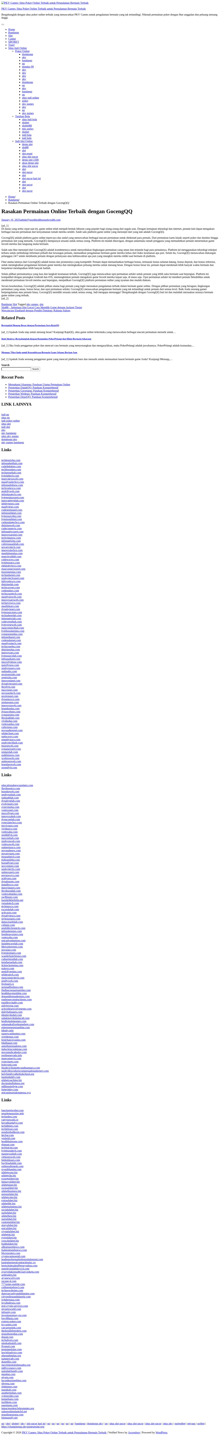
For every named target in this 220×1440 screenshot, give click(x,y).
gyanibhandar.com (11, 1169)
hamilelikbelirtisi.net (12, 900)
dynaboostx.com (10, 881)
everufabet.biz (9, 1237)
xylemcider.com (10, 1395)
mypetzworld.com (11, 1309)
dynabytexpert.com (11, 683)
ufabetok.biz (8, 1234)
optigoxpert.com (10, 872)
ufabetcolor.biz (9, 1197)
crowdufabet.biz (10, 1240)
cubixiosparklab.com (12, 544)
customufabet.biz (10, 1222)
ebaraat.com (7, 1144)
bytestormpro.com (11, 952)
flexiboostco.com (10, 788)
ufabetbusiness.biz (11, 1191)
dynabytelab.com (10, 800)
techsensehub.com (11, 472)
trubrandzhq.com (10, 859)
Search (5, 365)
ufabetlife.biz (8, 1203)
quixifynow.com (10, 665)
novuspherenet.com (12, 730)
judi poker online (10, 420)
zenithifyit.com (9, 834)
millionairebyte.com (12, 1086)
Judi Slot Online (24, 141)
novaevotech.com (10, 547)
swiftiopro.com (9, 897)
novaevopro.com (10, 853)
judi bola (26, 134)
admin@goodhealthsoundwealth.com (40, 219)
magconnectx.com (11, 1058)
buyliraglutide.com (11, 1163)
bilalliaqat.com (9, 1042)
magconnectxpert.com (13, 568)
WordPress (161, 1432)
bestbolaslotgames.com (13, 1021)
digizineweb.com (10, 525)
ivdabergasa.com (10, 1299)
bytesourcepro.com (11, 612)
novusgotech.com (10, 693)
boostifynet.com (10, 862)
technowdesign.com (12, 1290)
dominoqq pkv (9, 439)
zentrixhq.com (9, 677)
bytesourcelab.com (11, 655)
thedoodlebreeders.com (13, 1330)
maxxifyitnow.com (11, 662)
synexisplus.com (10, 807)
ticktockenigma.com (12, 965)
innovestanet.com (10, 680)
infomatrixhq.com (11, 540)
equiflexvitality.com (12, 1002)
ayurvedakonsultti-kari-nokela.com (20, 1271)
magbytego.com (10, 506)
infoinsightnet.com (11, 513)
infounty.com (8, 1312)
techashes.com (9, 1116)
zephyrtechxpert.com (12, 578)
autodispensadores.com (13, 1046)
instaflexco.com (9, 884)
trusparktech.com (10, 856)
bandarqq (27, 60)
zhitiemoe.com (9, 1386)
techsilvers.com (9, 1340)
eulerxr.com (7, 968)
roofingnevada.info (11, 1055)
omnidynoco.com (10, 739)
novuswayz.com (10, 875)
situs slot (6, 423)
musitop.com (8, 1374)
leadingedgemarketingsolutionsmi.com (22, 1259)
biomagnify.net (9, 1417)
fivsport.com (8, 1346)
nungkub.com (8, 1389)
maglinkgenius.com (12, 553)
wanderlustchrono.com (13, 956)
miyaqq (191, 1423)
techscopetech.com (11, 593)
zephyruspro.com (10, 668)
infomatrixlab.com (11, 618)
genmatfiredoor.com (12, 987)
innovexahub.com (11, 816)
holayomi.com (9, 1064)
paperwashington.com (13, 1033)
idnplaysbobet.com (11, 1015)
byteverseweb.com (11, 624)
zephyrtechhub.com (12, 742)
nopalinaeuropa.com (12, 1414)
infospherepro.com (11, 931)
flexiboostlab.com (11, 890)
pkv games (28, 103)
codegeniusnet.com (11, 509)
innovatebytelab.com (12, 500)
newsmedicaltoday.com (14, 1052)
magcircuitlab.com (11, 556)
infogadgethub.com (11, 463)
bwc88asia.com (9, 1318)
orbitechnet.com (10, 733)
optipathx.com (9, 671)
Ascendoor (134, 1432)
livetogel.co (7, 983)
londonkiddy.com (10, 1077)
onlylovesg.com (10, 1005)
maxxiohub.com (10, 838)
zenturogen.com (10, 702)
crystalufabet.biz (10, 1231)
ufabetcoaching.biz (11, 1080)
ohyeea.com (7, 1383)
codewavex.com (10, 559)
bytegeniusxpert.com (12, 497)
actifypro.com (8, 878)
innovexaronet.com (11, 534)
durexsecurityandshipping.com (18, 1293)
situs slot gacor (30, 156)
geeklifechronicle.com (13, 928)
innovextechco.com (12, 550)
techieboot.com (9, 1129)
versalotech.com (10, 903)
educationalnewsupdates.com (17, 785)
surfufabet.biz (8, 1212)
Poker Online (22, 51)
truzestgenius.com (11, 571)
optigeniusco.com (10, 847)
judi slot (5, 426)
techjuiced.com (9, 1147)
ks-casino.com (9, 1324)
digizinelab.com (10, 584)
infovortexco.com (10, 581)
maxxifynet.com (10, 813)
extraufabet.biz (9, 1200)
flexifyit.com (8, 686)
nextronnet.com (9, 696)
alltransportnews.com (12, 1246)
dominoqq (27, 54)
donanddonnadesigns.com (15, 996)
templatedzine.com (11, 1349)
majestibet (180, 1423)
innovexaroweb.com (12, 599)
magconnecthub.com (12, 627)
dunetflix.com (8, 1361)
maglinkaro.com (10, 606)
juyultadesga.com (10, 1302)
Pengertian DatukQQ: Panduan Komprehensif (33, 387)
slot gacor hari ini (31, 178)
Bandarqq (13, 32)
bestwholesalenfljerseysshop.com (19, 1265)
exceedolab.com (10, 909)
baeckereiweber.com (12, 1110)
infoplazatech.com (11, 494)
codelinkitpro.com (11, 466)
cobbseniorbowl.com (12, 1287)
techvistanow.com (11, 537)
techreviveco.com (10, 603)
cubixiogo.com (9, 727)
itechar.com (7, 1135)
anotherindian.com (11, 1392)
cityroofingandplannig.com (16, 1296)
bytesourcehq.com (11, 516)
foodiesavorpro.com (12, 934)
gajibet (201, 1423)
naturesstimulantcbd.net (14, 1411)
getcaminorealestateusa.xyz (16, 1092)
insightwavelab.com (12, 943)
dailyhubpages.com (11, 1011)
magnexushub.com (11, 1153)
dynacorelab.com (10, 819)
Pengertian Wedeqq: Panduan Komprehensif (32, 393)
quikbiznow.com (10, 755)
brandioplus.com (10, 708)
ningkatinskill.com (11, 1343)
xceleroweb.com (10, 758)
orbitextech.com (10, 974)
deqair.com (7, 1336)
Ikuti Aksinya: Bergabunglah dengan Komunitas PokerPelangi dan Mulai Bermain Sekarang (46, 338)
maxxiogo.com (9, 689)
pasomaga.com (9, 1405)
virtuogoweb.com (10, 1156)
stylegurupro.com (10, 918)
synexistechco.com (11, 822)
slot (24, 150)
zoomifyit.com (9, 767)
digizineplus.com (10, 649)
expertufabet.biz (10, 1178)
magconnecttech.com (12, 977)
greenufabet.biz (9, 1194)
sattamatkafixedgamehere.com (17, 1024)
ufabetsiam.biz (9, 1184)
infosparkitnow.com (12, 485)
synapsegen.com (10, 714)
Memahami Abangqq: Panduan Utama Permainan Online (39, 384)
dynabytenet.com (10, 609)
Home (11, 29)
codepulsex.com (10, 590)
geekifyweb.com (10, 491)
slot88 (25, 147)
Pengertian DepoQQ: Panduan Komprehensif (33, 396)
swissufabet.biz (9, 1187)
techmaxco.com (9, 906)
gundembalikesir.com (12, 1132)
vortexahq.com (9, 831)
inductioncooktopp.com (14, 1049)
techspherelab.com (11, 615)
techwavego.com (10, 587)
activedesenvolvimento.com (16, 1008)
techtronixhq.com (10, 460)
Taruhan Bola (22, 116)
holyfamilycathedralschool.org (17, 1073)
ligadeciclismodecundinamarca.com (20, 1067)
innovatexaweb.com (12, 478)
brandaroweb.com (11, 764)
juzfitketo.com (9, 1402)
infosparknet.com (10, 658)
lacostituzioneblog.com (13, 1380)
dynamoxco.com (10, 699)
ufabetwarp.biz (9, 1172)
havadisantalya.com (12, 1122)
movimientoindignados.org (15, 1364)
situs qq (5, 417)
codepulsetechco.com (13, 522)
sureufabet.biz (8, 1219)
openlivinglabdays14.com (15, 1268)
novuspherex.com (11, 850)
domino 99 (28, 66)
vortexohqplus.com (11, 893)
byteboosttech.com (11, 1150)
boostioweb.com (10, 791)
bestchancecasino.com (13, 1039)
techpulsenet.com (10, 575)
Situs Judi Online (17, 48)
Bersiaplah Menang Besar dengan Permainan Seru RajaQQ (30, 325)
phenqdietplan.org (11, 1355)
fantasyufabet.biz (10, 1181)
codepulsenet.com (11, 640)
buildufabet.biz (9, 1243)
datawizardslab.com (12, 921)
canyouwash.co (9, 1119)
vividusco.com (9, 828)
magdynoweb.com (11, 596)
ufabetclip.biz (8, 1175)
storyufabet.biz (9, 1225)
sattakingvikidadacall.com (15, 1018)
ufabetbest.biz (8, 1215)
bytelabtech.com (10, 475)
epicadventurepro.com (13, 940)
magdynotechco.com (12, 481)
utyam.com (7, 1377)
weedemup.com (10, 1036)
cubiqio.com (8, 924)
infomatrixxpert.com (12, 531)
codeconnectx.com (11, 528)
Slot (10, 35)
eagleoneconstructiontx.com (16, 999)
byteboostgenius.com (12, 630)
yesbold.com (8, 1138)
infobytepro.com (10, 503)
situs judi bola (29, 119)
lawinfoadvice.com (11, 1352)
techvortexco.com (11, 488)
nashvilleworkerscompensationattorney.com (25, 1070)
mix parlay (28, 128)
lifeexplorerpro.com (12, 946)
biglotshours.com (10, 1160)
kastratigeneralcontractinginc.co (18, 1262)
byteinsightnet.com (11, 519)
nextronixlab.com (10, 674)
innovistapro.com (10, 887)
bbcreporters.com (10, 1253)
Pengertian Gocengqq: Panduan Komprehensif (33, 390)
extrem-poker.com (11, 1321)
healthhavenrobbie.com (14, 993)
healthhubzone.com (12, 1141)
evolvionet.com (9, 803)
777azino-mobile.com (13, 1284)
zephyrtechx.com (10, 869)
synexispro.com (9, 1061)
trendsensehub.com (11, 962)
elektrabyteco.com (11, 565)
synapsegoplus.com (12, 634)
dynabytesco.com (10, 915)
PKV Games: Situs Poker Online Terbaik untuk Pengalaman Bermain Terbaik (43, 8)
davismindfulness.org (12, 1083)
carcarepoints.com (11, 1327)
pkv (24, 57)
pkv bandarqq (8, 433)
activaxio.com (8, 912)
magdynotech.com (11, 643)
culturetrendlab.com (12, 959)
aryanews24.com (10, 1278)
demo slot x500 (30, 159)
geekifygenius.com (11, 971)
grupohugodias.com (12, 1333)
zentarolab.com (9, 752)
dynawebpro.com (10, 711)
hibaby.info (7, 1030)
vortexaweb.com (10, 844)
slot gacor (27, 172)
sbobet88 (27, 125)
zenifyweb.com (9, 980)
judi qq (5, 414)
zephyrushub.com (11, 794)
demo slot (27, 144)
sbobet (25, 122)
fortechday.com (9, 1089)
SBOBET (13, 41)
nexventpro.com (10, 866)
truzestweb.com (9, 745)
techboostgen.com (11, 469)
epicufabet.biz (8, 1228)
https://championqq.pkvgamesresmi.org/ (23, 1426)
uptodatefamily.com (12, 1371)
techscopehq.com (10, 646)
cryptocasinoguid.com (13, 1256)
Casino (12, 38)
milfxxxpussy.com (11, 1368)
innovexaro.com (10, 652)
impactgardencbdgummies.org (17, 1408)
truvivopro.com (9, 825)
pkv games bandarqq (12, 442)
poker (25, 100)
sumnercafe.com (10, 1358)
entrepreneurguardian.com (15, 1027)
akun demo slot (30, 162)
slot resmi (27, 153)
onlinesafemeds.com (12, 1166)
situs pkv (168, 1423)
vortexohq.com (9, 937)
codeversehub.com (11, 621)
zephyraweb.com (10, 841)
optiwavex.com (9, 736)
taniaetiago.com (9, 1399)
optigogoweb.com (11, 761)
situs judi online (30, 97)
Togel (11, 44)
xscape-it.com (8, 1281)
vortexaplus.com (10, 724)
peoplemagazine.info (12, 1113)
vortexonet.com (9, 810)
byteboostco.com (10, 562)
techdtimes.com (9, 1125)
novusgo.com (8, 949)
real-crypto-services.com (14, 1305)
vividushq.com (9, 720)
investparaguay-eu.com (13, 1315)
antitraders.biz (8, 1274)
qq (23, 63)
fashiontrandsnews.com (14, 1250)
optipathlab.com (10, 797)
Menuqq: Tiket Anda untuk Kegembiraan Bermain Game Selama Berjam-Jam (39, 352)
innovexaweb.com (11, 705)
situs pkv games (10, 436)
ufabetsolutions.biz (11, 1206)
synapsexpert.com (11, 748)
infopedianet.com (10, 637)
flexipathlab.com (10, 717)
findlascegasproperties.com (16, 990)
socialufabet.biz (9, 1209)
